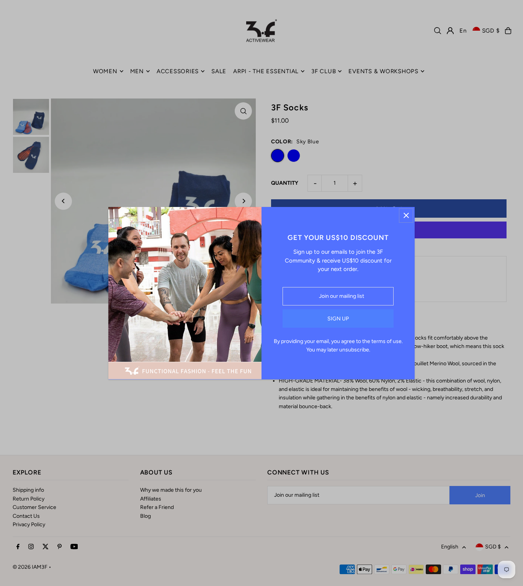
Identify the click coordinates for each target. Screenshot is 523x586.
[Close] (406, 215)
